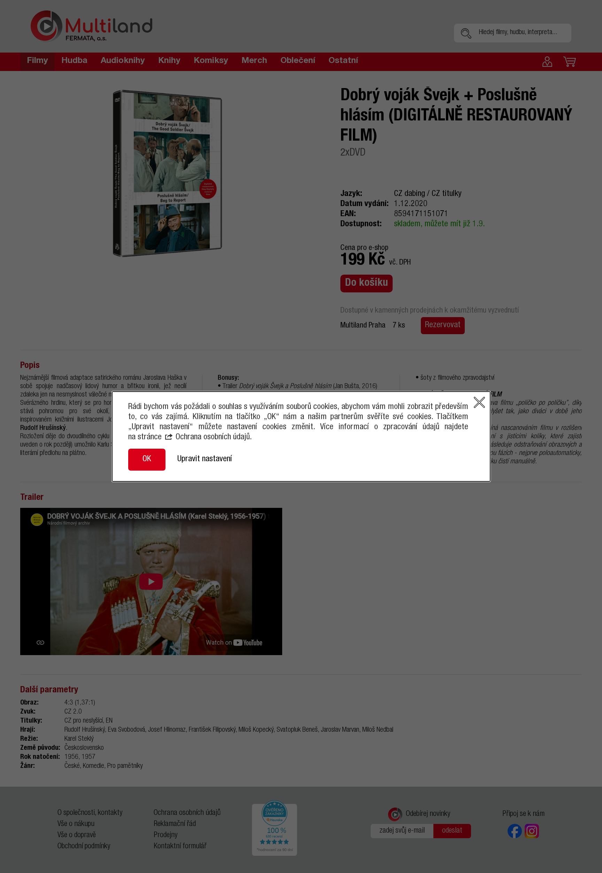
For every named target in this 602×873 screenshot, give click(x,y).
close (479, 402)
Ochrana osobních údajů (213, 437)
